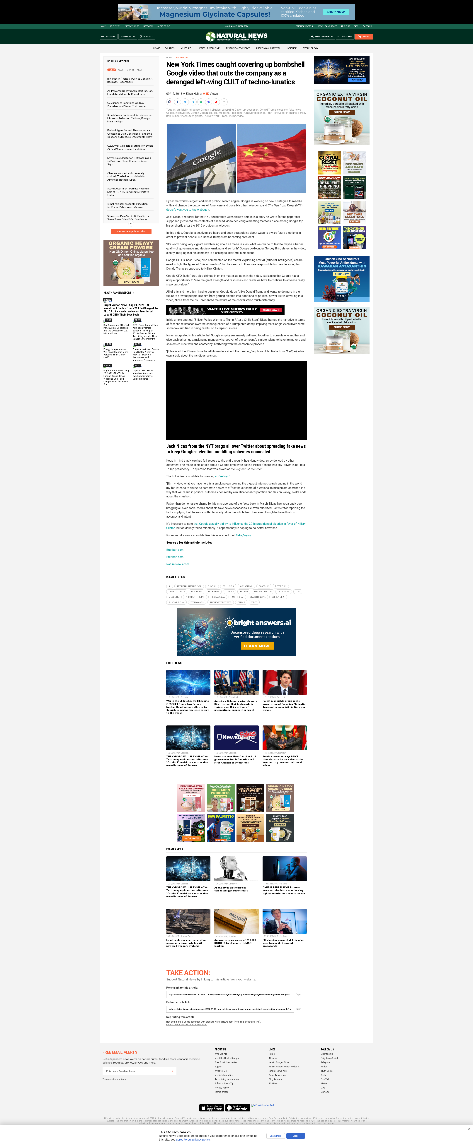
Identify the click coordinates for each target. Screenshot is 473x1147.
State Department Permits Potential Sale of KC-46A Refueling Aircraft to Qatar (128, 191)
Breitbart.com (174, 550)
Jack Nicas (206, 112)
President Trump (240, 112)
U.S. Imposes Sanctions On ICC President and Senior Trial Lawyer (126, 104)
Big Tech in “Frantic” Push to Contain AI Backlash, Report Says (130, 80)
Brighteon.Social (329, 1058)
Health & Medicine (209, 48)
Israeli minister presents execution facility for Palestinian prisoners (127, 205)
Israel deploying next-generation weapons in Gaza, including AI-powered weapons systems (186, 943)
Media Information (224, 1075)
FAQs (356, 26)
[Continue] (172, 1071)
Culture (186, 48)
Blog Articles (275, 1079)
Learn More (275, 1136)
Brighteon (115, 26)
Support (218, 1066)
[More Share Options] (224, 101)
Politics (170, 48)
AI (174, 109)
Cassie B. (281, 697)
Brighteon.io (327, 1054)
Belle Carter (186, 697)
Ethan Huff (192, 93)
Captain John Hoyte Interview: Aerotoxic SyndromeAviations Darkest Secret (143, 374)
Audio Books (163, 26)
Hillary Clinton (191, 112)
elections (282, 109)
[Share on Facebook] (178, 101)
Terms (186, 1118)
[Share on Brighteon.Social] (170, 101)
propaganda (258, 112)
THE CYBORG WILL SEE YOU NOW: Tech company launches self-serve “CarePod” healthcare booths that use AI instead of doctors (187, 761)
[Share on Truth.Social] (209, 101)
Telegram (326, 1062)
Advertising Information (227, 1079)
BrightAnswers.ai (305, 26)
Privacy (178, 1118)
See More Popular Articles (131, 231)
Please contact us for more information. (186, 1024)
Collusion (215, 109)
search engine (288, 112)
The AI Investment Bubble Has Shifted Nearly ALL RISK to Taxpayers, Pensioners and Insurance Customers (146, 355)
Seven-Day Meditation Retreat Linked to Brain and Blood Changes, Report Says (129, 161)
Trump (232, 115)
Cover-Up (240, 109)
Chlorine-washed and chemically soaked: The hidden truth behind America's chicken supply (126, 176)
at (222, 476)
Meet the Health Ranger (227, 1058)
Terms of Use (221, 1092)
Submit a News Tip (224, 1083)
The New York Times (215, 115)
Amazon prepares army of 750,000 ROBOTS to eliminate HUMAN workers (235, 943)
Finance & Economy (238, 48)
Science (292, 48)
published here (205, 1123)
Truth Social (327, 1071)
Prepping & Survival (268, 48)
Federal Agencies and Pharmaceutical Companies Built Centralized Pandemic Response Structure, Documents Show (129, 133)
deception (252, 109)
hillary (179, 112)
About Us (345, 26)
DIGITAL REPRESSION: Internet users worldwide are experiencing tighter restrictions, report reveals (284, 890)
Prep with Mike (132, 26)
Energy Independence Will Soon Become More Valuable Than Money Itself (115, 353)
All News (273, 1058)
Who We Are (221, 1054)
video (240, 115)
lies (215, 112)
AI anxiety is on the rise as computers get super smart (231, 889)
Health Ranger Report (117, 292)
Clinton (205, 109)
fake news (295, 109)
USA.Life (325, 1092)
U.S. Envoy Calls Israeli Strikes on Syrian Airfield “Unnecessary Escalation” (130, 147)
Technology (310, 48)
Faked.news (243, 535)
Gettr (323, 1075)
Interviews (148, 26)
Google (170, 112)
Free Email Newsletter (226, 1062)
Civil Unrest (181, 57)
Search (369, 26)
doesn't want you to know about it (187, 209)
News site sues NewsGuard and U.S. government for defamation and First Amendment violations (235, 759)
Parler (324, 1066)
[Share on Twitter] (186, 101)
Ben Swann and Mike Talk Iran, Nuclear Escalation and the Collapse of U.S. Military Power (116, 329)
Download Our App (327, 26)
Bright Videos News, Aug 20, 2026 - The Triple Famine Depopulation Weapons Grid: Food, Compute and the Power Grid (116, 377)
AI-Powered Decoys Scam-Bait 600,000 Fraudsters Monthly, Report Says (130, 92)
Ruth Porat (273, 112)
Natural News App (278, 1071)
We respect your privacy (114, 1079)
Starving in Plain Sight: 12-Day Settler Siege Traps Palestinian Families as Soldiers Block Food (129, 219)
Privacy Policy (222, 1087)
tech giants (195, 115)
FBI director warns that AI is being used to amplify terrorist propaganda (283, 943)
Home (103, 26)
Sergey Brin (278, 597)
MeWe (324, 1083)
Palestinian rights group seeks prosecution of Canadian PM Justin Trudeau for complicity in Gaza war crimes (284, 705)
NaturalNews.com (177, 564)
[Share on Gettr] (217, 101)
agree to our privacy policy (193, 1139)
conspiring (228, 109)
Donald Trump (268, 109)
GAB (323, 1087)
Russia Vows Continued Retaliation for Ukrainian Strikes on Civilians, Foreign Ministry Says (129, 118)
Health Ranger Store (279, 1062)
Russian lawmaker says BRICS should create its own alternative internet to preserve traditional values (283, 761)
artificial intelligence (188, 109)
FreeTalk (325, 1079)
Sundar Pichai (180, 115)
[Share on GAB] (201, 101)
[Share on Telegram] (193, 101)
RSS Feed (273, 1083)
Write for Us (221, 1071)
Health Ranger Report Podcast (284, 1066)
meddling (224, 112)
